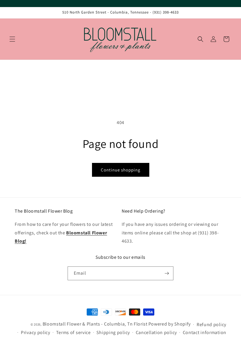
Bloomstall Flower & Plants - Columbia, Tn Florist (95, 324)
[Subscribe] (166, 273)
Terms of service (73, 332)
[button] (12, 39)
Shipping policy (113, 332)
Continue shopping (120, 170)
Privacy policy (35, 332)
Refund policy (211, 324)
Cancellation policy (156, 332)
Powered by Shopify (169, 324)
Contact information (204, 332)
